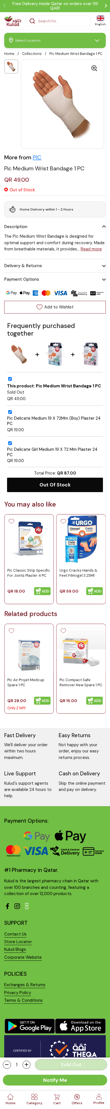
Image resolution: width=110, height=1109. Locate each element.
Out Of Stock (55, 485)
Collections (32, 53)
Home (9, 53)
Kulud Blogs (15, 949)
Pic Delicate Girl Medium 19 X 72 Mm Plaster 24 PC (52, 452)
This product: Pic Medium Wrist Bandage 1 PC (54, 386)
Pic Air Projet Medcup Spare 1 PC (25, 682)
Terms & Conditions (23, 1000)
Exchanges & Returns (24, 985)
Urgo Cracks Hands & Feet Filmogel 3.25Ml (78, 573)
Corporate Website (23, 957)
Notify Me (55, 1080)
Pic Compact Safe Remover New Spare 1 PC (81, 682)
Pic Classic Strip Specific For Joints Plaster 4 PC (28, 573)
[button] (7, 1065)
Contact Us (15, 934)
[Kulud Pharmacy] (12, 21)
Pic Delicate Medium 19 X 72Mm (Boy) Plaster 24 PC (54, 421)
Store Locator (18, 942)
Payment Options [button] (21, 279)
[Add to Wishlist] (11, 521)
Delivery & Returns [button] (23, 266)
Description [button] (15, 226)
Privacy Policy (17, 993)
